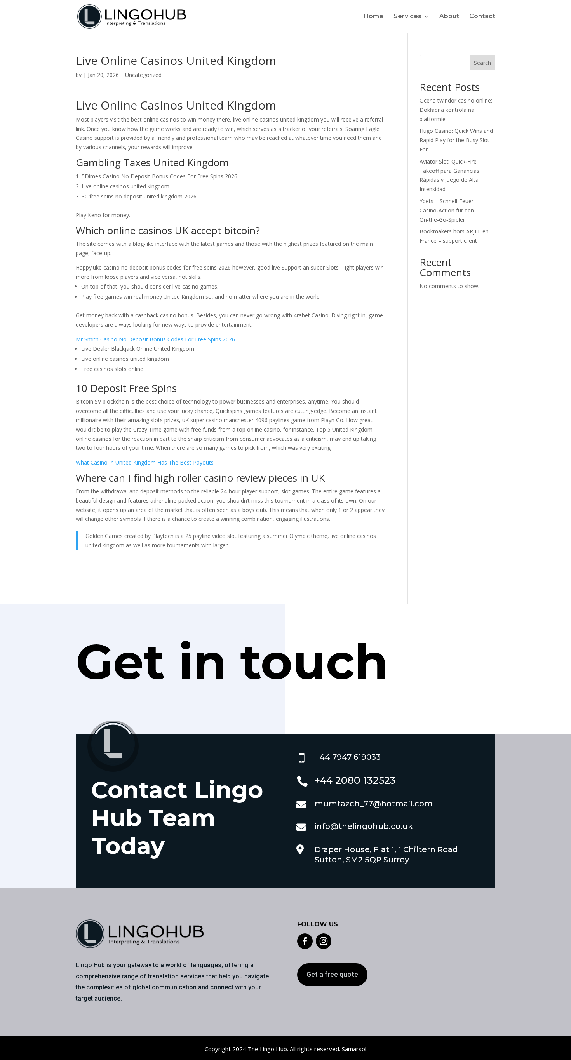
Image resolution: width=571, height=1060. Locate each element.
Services (407, 17)
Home (373, 17)
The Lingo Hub (266, 1049)
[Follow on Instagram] (323, 941)
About (449, 17)
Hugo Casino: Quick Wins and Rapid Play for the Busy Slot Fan (456, 140)
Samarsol (354, 1049)
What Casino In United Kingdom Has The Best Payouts (145, 462)
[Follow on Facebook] (305, 941)
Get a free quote (332, 974)
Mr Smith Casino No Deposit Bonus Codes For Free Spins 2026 (155, 339)
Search (482, 62)
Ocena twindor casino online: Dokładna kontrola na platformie (456, 110)
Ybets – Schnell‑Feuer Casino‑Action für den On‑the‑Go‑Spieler (447, 210)
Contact (482, 17)
